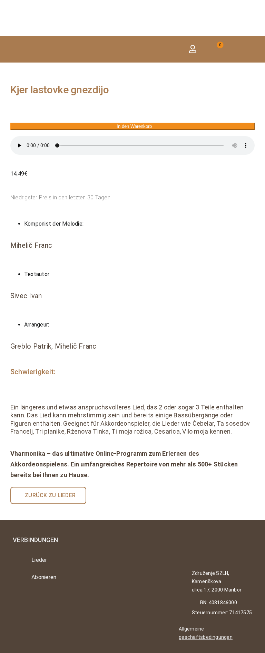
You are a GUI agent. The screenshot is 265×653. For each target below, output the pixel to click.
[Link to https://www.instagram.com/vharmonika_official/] (17, 601)
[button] (168, 49)
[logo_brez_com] (44, 9)
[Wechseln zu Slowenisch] (249, 49)
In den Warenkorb (134, 126)
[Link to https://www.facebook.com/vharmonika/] (36, 601)
